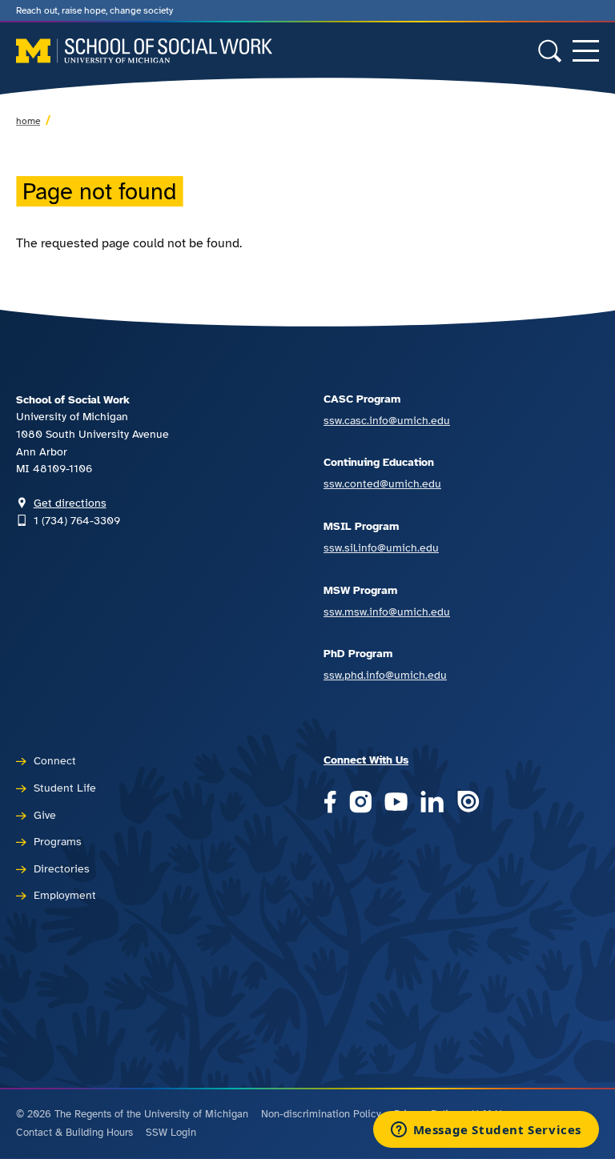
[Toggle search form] (549, 50)
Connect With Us (366, 759)
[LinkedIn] (432, 803)
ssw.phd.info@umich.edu (385, 675)
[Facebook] (330, 803)
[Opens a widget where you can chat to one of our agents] (485, 1131)
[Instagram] (360, 803)
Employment (65, 895)
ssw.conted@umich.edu (382, 483)
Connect (55, 760)
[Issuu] (468, 803)
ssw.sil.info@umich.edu (381, 547)
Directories (62, 868)
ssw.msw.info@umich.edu (387, 611)
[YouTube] (396, 803)
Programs (58, 841)
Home (28, 120)
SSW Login (171, 1132)
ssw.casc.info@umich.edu (387, 420)
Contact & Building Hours (74, 1132)
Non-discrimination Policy (321, 1114)
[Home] (144, 50)
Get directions (70, 502)
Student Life (65, 787)
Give (45, 815)
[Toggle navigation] (586, 51)
